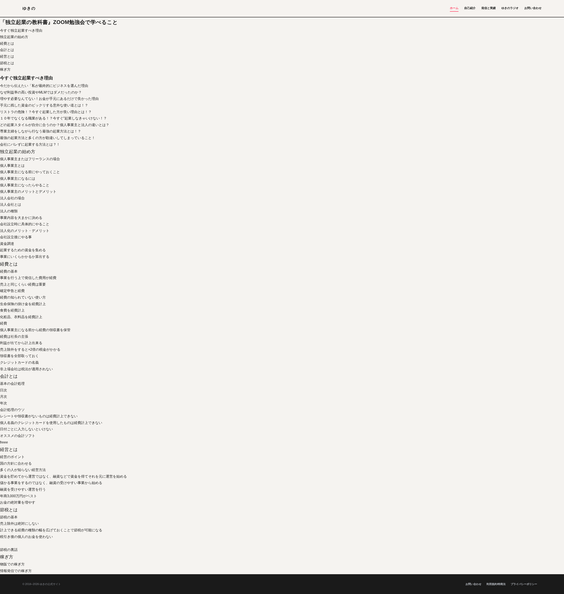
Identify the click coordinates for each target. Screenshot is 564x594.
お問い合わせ (533, 8)
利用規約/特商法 (496, 584)
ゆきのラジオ (510, 8)
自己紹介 (470, 8)
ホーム (454, 8)
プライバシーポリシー (524, 584)
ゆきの (28, 8)
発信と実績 (488, 8)
